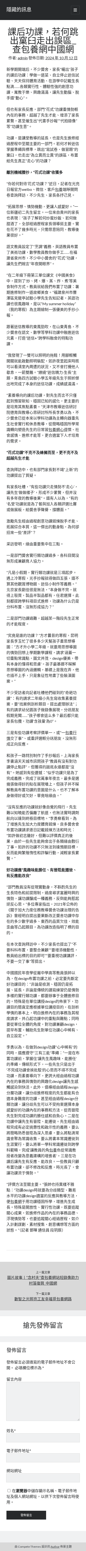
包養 (59, 189)
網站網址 (14, 1470)
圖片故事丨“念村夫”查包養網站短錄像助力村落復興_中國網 (43, 1280)
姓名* (11, 1430)
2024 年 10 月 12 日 (61, 58)
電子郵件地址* (18, 1450)
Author (55, 1546)
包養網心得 (58, 429)
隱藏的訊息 (19, 10)
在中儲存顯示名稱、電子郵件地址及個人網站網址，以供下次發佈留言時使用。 (42, 1496)
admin (23, 58)
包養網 (16, 1201)
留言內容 (14, 1379)
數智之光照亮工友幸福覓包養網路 (43, 1299)
